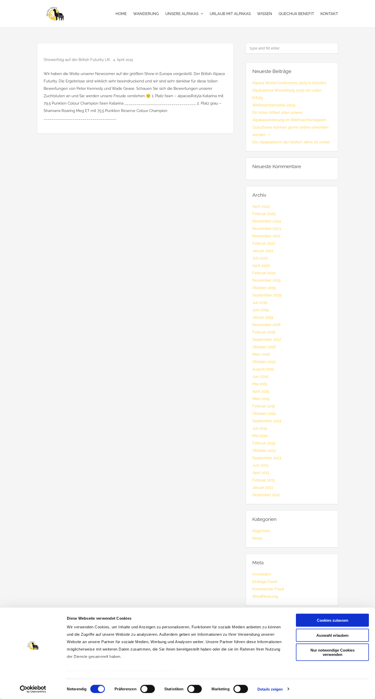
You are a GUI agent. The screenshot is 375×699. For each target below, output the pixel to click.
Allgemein (261, 531)
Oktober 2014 (264, 413)
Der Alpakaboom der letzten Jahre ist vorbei (291, 142)
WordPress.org (265, 596)
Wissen (264, 13)
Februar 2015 (263, 406)
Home (121, 13)
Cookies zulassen (332, 620)
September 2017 (266, 339)
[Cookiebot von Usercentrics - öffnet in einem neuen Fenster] (33, 689)
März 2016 (261, 354)
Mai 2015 (259, 384)
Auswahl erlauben (332, 635)
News (257, 538)
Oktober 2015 (264, 361)
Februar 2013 (263, 480)
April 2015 (260, 391)
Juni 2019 (260, 310)
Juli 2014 (259, 428)
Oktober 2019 (264, 287)
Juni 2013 (260, 465)
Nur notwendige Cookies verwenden (332, 652)
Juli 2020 (260, 258)
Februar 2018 (263, 332)
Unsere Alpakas (181, 13)
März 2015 (261, 398)
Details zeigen (270, 689)
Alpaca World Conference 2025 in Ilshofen (289, 83)
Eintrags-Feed (264, 581)
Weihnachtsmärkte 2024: (274, 105)
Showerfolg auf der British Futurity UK (77, 59)
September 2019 (266, 295)
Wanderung (146, 13)
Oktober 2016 (264, 347)
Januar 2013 (262, 487)
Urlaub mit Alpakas (230, 13)
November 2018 (266, 324)
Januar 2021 (262, 250)
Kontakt (329, 13)
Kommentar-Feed (268, 589)
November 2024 (266, 221)
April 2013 (260, 472)
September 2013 (266, 458)
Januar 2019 (262, 317)
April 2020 (261, 265)
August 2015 (263, 369)
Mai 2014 (259, 435)
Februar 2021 (263, 243)
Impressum (225, 671)
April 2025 (261, 206)
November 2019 (266, 280)
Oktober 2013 (264, 450)
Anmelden (261, 574)
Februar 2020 (264, 273)
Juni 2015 (260, 376)
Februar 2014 (263, 443)
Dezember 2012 (266, 495)
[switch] (147, 689)
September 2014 (266, 421)
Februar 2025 (264, 213)
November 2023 (266, 228)
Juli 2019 (259, 302)
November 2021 (266, 236)
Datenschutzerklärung (191, 671)
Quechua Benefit (296, 13)
